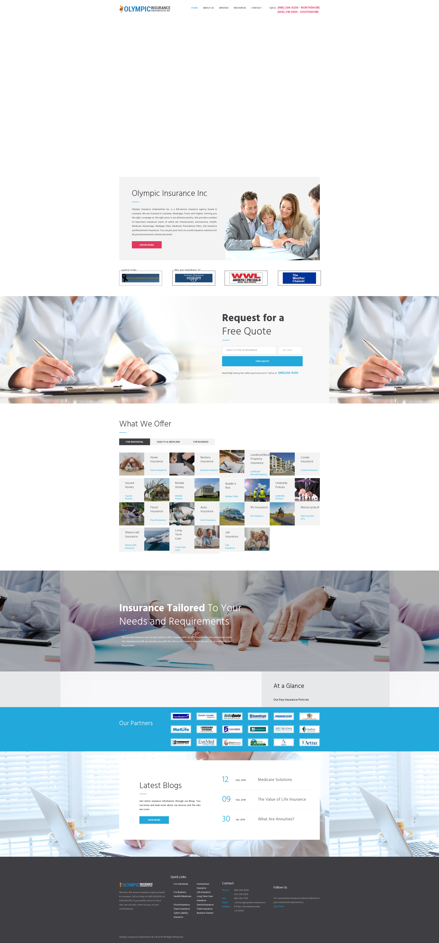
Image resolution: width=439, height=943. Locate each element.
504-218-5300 (241, 894)
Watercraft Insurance (132, 534)
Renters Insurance (206, 459)
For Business (180, 892)
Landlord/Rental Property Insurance (261, 459)
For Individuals (181, 884)
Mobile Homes (179, 485)
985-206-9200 (241, 890)
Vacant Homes (129, 485)
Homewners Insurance (203, 886)
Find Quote (262, 361)
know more (147, 245)
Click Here (279, 907)
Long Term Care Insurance (205, 898)
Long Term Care (178, 534)
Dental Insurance (205, 905)
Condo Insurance (309, 470)
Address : (226, 907)
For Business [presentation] (200, 442)
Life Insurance (231, 534)
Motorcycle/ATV (312, 507)
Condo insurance (307, 459)
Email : (225, 903)
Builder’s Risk (230, 485)
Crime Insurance (205, 909)
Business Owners (205, 913)
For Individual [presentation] (134, 442)
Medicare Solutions (275, 780)
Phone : (226, 890)
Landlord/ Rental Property (259, 473)
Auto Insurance (206, 509)
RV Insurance (259, 507)
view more (154, 820)
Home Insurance (156, 459)
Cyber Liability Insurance (181, 915)
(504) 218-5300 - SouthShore (298, 12)
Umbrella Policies (281, 485)
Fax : (224, 898)
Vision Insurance (182, 909)
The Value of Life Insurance (282, 799)
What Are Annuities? (276, 819)
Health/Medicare (182, 896)
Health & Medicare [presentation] (168, 442)
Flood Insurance (156, 509)
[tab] (134, 441)
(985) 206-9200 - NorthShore (298, 7)
